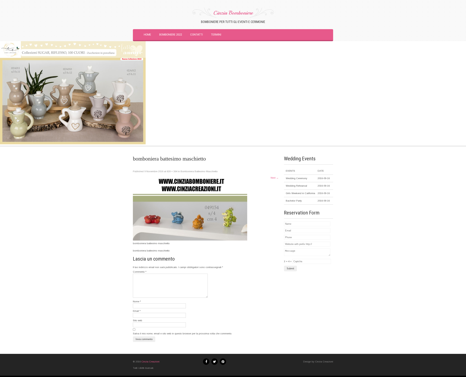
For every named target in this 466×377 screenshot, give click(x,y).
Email (137, 311)
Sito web (137, 320)
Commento (139, 271)
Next (275, 177)
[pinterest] (223, 361)
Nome (137, 301)
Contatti (196, 34)
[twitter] (214, 361)
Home (147, 34)
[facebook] (206, 361)
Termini (216, 34)
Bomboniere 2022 (170, 34)
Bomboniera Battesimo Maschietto (199, 171)
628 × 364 (172, 171)
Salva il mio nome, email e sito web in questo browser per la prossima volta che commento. (182, 333)
